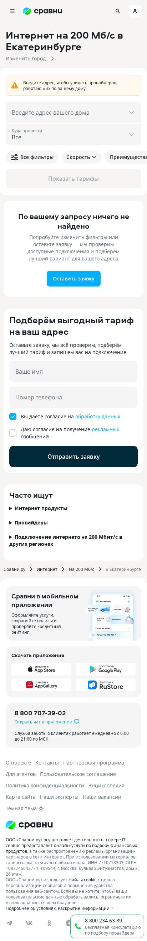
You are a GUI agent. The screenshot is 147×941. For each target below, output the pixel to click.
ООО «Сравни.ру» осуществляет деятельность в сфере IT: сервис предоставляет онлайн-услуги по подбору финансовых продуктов (71, 845)
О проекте (18, 762)
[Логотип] (29, 825)
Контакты (47, 762)
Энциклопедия (106, 785)
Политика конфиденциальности (45, 785)
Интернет (47, 569)
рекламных (105, 429)
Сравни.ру (14, 569)
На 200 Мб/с (81, 569)
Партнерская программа (93, 762)
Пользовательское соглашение (78, 774)
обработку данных (97, 416)
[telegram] (9, 923)
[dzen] (69, 923)
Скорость (78, 157)
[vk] (29, 923)
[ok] (49, 923)
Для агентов (21, 774)
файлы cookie (83, 879)
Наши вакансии (102, 796)
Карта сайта (21, 796)
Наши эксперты (59, 796)
